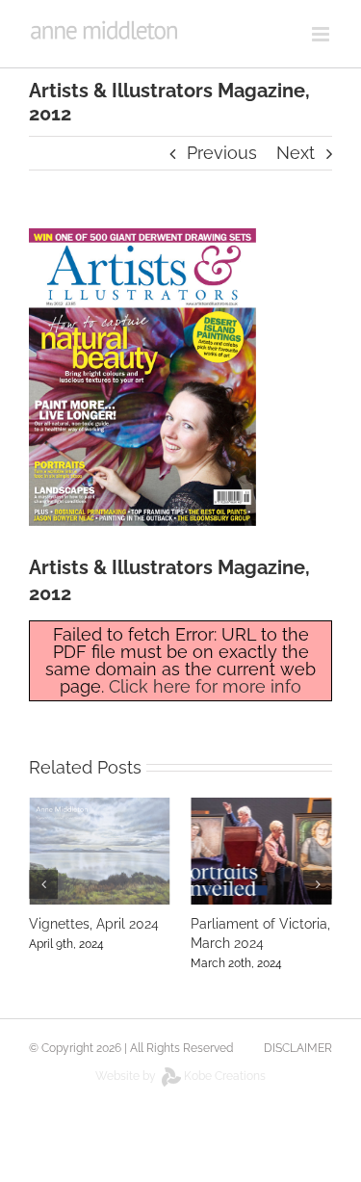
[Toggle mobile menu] (322, 34)
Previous (222, 153)
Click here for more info (205, 686)
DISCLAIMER (298, 1048)
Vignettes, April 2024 (94, 924)
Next (295, 153)
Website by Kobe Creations (180, 1076)
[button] (43, 884)
